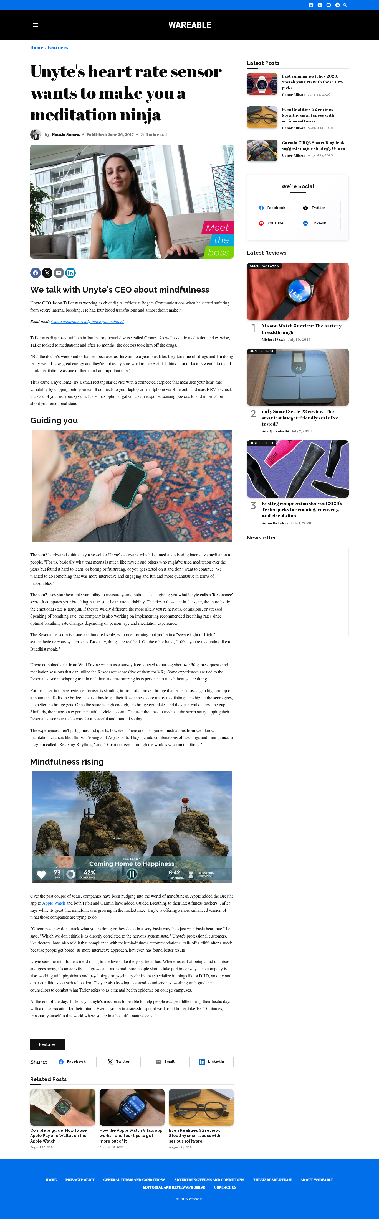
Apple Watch (53, 903)
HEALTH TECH (261, 351)
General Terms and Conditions (134, 1179)
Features (58, 47)
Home (36, 47)
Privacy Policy (79, 1179)
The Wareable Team (272, 1179)
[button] (35, 273)
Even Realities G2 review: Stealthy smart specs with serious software (308, 115)
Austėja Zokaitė (275, 431)
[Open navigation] (37, 25)
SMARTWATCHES (264, 266)
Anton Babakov (275, 523)
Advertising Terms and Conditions (209, 1179)
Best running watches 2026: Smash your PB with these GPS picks (312, 81)
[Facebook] (311, 5)
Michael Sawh (273, 339)
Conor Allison (293, 94)
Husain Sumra (66, 134)
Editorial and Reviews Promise (174, 1187)
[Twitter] (320, 5)
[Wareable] (189, 25)
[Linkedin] (338, 5)
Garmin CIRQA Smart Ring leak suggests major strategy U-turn (313, 145)
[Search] (345, 5)
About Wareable (316, 1179)
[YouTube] (329, 5)
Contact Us (225, 1187)
